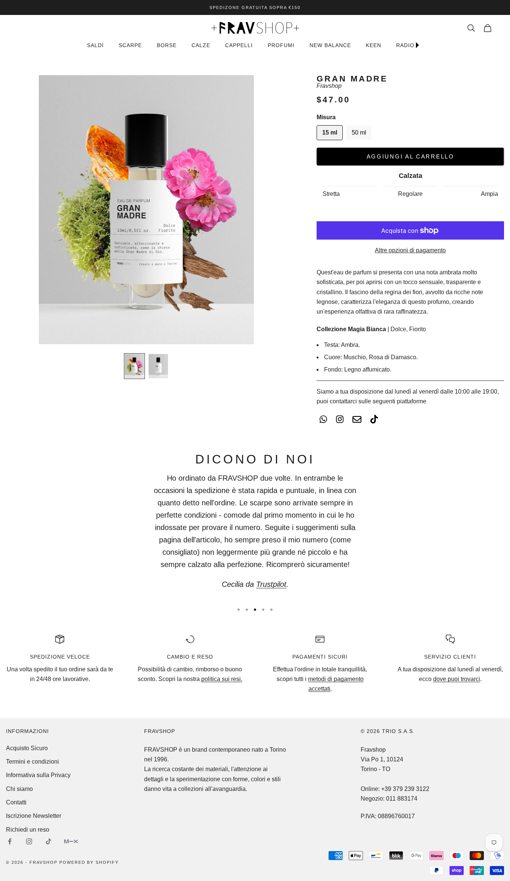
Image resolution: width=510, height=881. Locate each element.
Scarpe (130, 45)
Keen (373, 45)
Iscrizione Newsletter (33, 816)
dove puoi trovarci (456, 679)
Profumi (281, 45)
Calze (201, 45)
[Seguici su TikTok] (48, 841)
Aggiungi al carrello (410, 156)
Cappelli (239, 45)
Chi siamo (19, 789)
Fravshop (329, 86)
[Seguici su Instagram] (29, 841)
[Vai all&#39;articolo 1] (134, 366)
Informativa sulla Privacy (38, 775)
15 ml (329, 132)
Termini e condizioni (32, 761)
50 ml (359, 132)
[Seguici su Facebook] (9, 841)
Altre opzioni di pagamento (410, 250)
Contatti (16, 802)
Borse (167, 45)
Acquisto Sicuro (27, 748)
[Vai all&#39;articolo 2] (158, 366)
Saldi (95, 45)
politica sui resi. (221, 679)
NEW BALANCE (330, 45)
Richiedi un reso (27, 829)
